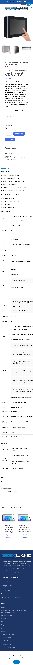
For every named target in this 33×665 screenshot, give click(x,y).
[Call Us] (29, 4)
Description (5, 168)
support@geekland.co (9, 590)
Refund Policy (7, 641)
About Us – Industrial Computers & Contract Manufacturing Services (14, 611)
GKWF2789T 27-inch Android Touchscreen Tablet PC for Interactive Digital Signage (8, 530)
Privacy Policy (7, 637)
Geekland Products (6, 615)
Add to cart (19, 133)
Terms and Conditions (7, 634)
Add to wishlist (11, 148)
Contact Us (4, 631)
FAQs (3, 622)
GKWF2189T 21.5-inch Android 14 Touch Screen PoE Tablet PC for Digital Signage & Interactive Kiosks (24, 530)
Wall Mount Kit (9, 125)
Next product (9, 67)
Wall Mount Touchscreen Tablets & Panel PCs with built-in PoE (16, 63)
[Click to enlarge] (4, 42)
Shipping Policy (7, 644)
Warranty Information (9, 647)
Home (6, 60)
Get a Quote (10, 139)
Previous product (5, 67)
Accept (16, 662)
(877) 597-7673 (7, 586)
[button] (13, 518)
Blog (2, 625)
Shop (2, 628)
